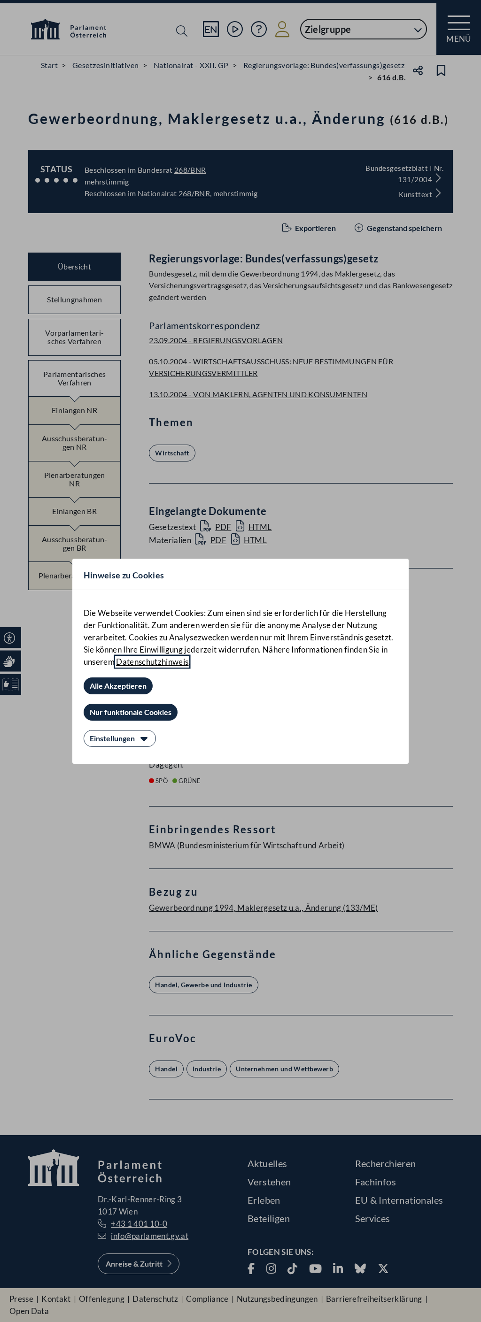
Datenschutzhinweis (152, 662)
